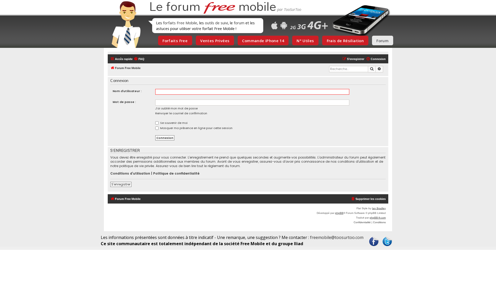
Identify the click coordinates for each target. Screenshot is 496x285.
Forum (382, 40)
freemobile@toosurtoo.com (336, 237)
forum (239, 22)
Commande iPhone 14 (263, 40)
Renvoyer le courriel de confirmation (181, 113)
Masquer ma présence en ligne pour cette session (196, 128)
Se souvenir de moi (173, 123)
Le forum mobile (212, 7)
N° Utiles (305, 40)
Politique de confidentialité (176, 173)
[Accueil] (125, 24)
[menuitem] (139, 59)
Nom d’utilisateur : (127, 91)
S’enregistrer (120, 184)
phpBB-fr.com (378, 217)
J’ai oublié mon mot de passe (176, 108)
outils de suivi (216, 22)
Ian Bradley (379, 208)
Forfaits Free (175, 40)
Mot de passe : (124, 102)
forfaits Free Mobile (180, 22)
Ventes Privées (214, 40)
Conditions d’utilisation (130, 173)
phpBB (339, 213)
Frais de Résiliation (345, 40)
